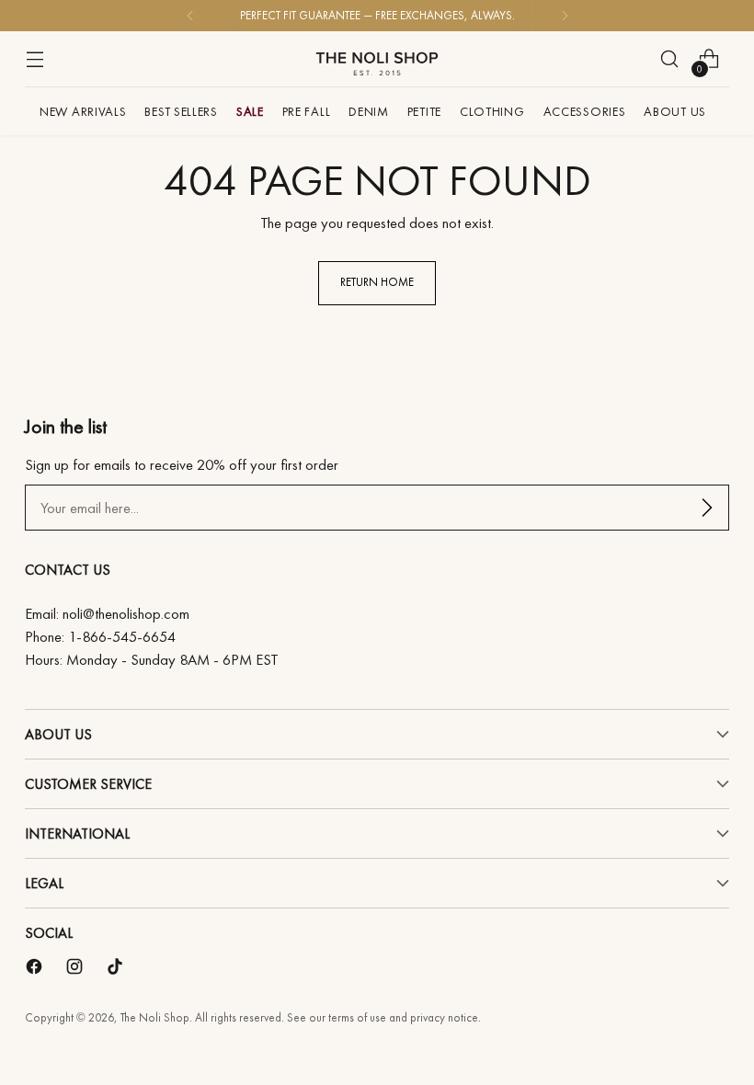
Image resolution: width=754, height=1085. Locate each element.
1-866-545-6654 (122, 636)
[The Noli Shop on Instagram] (76, 970)
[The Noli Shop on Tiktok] (117, 970)
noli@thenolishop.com (126, 613)
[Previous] (190, 15)
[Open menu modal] (34, 59)
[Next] (564, 15)
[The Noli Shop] (377, 58)
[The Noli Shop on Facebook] (36, 970)
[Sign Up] (707, 508)
